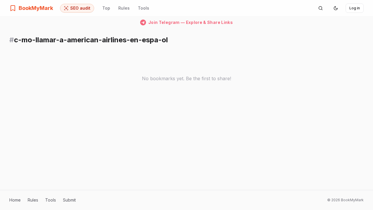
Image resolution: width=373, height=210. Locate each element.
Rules (124, 8)
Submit (69, 199)
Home (15, 199)
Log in (354, 8)
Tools (143, 8)
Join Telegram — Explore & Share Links (190, 22)
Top (106, 8)
